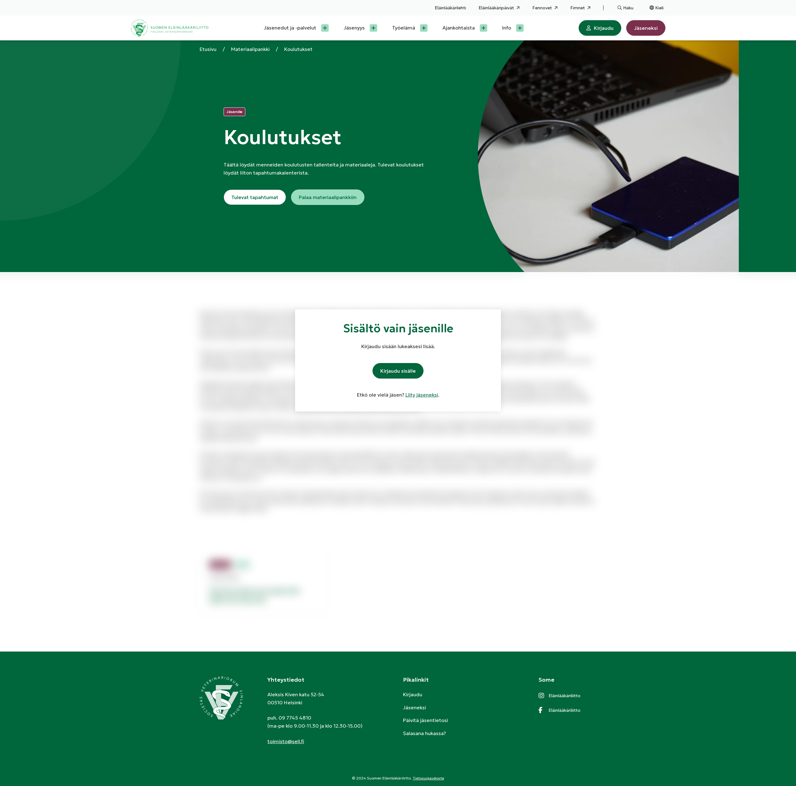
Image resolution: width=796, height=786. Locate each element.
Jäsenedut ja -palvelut (290, 28)
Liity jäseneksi (421, 395)
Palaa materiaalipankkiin (328, 197)
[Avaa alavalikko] (325, 28)
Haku (628, 8)
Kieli (659, 8)
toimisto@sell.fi (285, 741)
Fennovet (542, 8)
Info (506, 28)
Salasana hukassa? (424, 733)
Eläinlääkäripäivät (496, 8)
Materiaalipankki (250, 49)
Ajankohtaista (458, 28)
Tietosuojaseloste (428, 778)
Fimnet (577, 8)
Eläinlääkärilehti (450, 8)
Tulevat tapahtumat (254, 197)
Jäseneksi (646, 28)
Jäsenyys (354, 28)
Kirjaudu (603, 28)
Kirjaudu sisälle (398, 371)
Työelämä (403, 28)
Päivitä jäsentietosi (425, 720)
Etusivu (208, 49)
